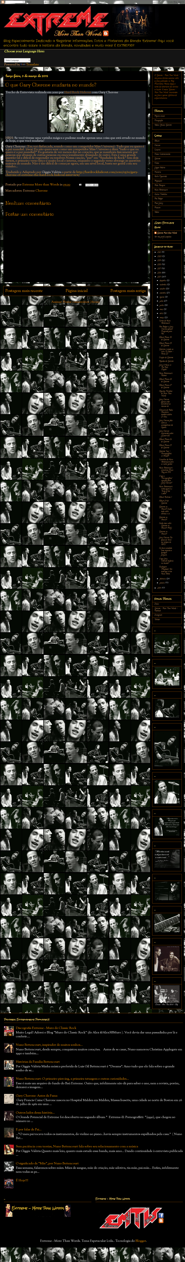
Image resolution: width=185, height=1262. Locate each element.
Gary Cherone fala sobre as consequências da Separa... (166, 424)
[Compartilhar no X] (91, 185)
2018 (159, 264)
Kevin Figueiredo (160, 176)
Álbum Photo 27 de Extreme (165, 386)
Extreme (157, 158)
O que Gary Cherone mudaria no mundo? (166, 561)
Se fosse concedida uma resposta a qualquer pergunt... (165, 552)
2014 (159, 588)
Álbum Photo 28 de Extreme (165, 380)
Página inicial (77, 291)
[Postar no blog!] (89, 185)
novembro (163, 284)
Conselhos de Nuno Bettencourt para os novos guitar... (166, 462)
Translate (32, 64)
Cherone (41, 190)
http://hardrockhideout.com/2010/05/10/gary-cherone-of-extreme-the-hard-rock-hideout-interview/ (71, 173)
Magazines (158, 181)
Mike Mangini (159, 185)
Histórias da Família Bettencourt (38, 1062)
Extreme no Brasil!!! (163, 518)
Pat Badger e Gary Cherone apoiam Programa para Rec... (166, 330)
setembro (163, 293)
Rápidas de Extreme (166, 361)
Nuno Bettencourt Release (165, 374)
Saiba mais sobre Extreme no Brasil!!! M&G (165, 526)
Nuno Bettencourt (161, 190)
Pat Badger (158, 198)
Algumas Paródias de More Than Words (165, 393)
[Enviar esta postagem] (79, 184)
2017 (159, 268)
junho (162, 305)
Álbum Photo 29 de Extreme (165, 344)
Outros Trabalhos (160, 194)
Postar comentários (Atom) (81, 302)
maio (162, 309)
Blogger (140, 1241)
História (157, 172)
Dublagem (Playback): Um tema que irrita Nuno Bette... (165, 570)
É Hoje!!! (22, 1180)
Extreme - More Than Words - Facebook (166, 609)
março (162, 317)
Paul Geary (158, 203)
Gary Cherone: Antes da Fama (36, 1095)
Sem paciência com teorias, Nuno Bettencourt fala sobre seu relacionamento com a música (77, 1146)
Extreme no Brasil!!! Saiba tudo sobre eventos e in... (165, 510)
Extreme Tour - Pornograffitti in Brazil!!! (165, 453)
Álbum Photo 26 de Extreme (165, 440)
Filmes (156, 163)
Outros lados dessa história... (35, 1112)
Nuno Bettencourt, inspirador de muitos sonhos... (49, 1045)
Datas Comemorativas (162, 154)
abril (162, 313)
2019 (159, 260)
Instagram (158, 615)
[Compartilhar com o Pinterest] (97, 185)
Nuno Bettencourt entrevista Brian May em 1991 (166, 470)
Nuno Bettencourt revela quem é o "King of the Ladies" (165, 490)
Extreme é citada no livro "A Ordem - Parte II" (166, 351)
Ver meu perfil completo (162, 237)
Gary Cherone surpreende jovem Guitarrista (166, 433)
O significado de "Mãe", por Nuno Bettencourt (47, 1163)
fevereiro (163, 579)
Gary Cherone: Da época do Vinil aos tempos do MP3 (165, 541)
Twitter (157, 619)
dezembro (163, 280)
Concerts (157, 150)
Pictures (157, 207)
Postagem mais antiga (128, 291)
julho (162, 301)
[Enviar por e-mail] (86, 185)
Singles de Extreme (166, 357)
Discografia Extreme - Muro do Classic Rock (46, 1028)
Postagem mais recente (24, 291)
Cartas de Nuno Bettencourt (165, 322)
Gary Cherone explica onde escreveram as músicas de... (165, 403)
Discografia (158, 120)
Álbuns (157, 141)
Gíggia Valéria (159, 167)
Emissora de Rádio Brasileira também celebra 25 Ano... (166, 413)
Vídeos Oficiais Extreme (163, 125)
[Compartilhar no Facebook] (94, 185)
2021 (159, 252)
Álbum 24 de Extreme (164, 502)
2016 (159, 273)
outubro (163, 288)
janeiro (162, 583)
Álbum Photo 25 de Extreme (165, 446)
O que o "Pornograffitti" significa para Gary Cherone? (165, 479)
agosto (162, 297)
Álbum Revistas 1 (165, 497)
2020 (159, 256)
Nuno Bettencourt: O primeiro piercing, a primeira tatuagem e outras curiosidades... (72, 1079)
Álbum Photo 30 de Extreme (165, 338)
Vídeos (156, 212)
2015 (159, 277)
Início (156, 604)
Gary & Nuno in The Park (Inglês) (165, 367)
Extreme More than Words (167, 233)
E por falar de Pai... (29, 1129)
